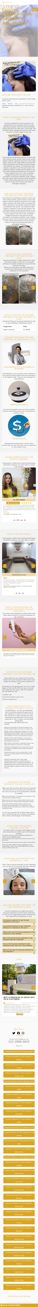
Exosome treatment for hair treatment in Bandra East (19, 1204)
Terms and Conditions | (14, 1302)
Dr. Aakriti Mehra (28, 105)
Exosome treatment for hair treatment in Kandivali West (19, 1245)
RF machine (7, 586)
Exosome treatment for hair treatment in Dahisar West (19, 1278)
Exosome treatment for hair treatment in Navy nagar (19, 1142)
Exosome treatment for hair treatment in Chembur (19, 1104)
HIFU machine (12, 587)
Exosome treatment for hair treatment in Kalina (19, 1087)
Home (3, 103)
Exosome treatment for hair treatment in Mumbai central (19, 1254)
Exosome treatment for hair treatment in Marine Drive (19, 1150)
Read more (20, 1014)
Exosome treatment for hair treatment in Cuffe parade (19, 1134)
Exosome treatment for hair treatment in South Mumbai (19, 1188)
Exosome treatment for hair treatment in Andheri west (19, 1074)
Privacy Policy (27, 1302)
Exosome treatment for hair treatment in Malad (19, 1120)
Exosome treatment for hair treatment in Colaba (19, 1066)
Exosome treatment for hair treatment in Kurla (19, 1081)
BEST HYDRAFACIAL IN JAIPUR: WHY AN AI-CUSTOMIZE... (19, 998)
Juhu (16, 103)
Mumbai (10, 103)
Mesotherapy (17, 892)
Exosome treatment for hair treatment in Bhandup (19, 1196)
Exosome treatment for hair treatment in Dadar (19, 1096)
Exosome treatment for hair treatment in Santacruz (19, 1229)
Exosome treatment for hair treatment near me (19, 1051)
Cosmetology (14, 514)
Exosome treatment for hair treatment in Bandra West (19, 1213)
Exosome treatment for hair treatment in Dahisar (19, 1286)
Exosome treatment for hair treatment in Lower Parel (19, 1180)
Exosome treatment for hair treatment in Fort (19, 1127)
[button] (35, 3)
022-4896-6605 (19, 1041)
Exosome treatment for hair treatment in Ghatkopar (19, 1112)
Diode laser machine (16, 586)
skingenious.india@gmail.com (19, 1039)
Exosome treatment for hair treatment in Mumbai (19, 1058)
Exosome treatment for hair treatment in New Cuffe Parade (19, 1172)
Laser (20, 514)
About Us (19, 1046)
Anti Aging (6, 514)
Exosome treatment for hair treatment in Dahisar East (19, 1270)
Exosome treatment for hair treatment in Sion (19, 1157)
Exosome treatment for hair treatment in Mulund (19, 1262)
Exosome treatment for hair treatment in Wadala (19, 1163)
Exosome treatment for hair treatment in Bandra (19, 1221)
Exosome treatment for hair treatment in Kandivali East (19, 1237)
